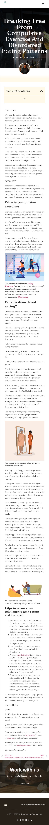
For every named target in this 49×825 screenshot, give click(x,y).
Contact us (24, 783)
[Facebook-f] (17, 820)
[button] (43, 4)
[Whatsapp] (28, 820)
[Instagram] (23, 820)
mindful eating (23, 655)
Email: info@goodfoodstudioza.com (33, 804)
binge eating (23, 297)
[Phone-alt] (31, 820)
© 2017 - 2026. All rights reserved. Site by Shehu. (24, 814)
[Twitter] (20, 820)
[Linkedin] (26, 820)
